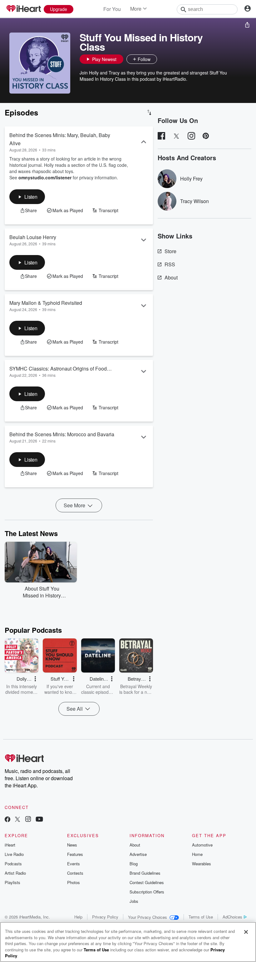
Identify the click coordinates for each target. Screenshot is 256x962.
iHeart (10, 845)
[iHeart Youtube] (39, 819)
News (72, 845)
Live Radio (14, 854)
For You (112, 9)
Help (78, 917)
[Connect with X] (17, 819)
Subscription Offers (147, 892)
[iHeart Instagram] (28, 819)
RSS (170, 264)
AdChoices (232, 917)
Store (170, 251)
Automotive (202, 845)
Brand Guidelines (145, 873)
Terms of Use (201, 917)
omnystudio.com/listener (44, 177)
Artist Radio (15, 873)
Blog (134, 864)
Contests (75, 873)
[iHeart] (23, 9)
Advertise (138, 854)
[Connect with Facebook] (7, 819)
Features (75, 854)
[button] (163, 59)
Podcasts (13, 864)
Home (197, 854)
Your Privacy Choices (147, 917)
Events (73, 864)
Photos (73, 882)
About (171, 277)
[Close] (246, 932)
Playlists (12, 882)
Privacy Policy (105, 917)
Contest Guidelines (147, 882)
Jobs (134, 901)
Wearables (201, 864)
